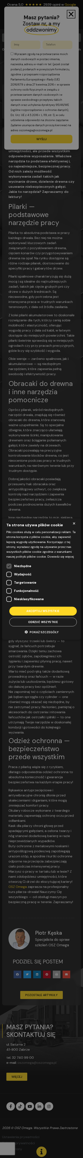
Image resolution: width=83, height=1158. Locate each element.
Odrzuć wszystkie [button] (43, 622)
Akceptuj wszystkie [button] (42, 611)
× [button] (74, 523)
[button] (42, 631)
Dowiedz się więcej (60, 556)
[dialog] (41, 579)
